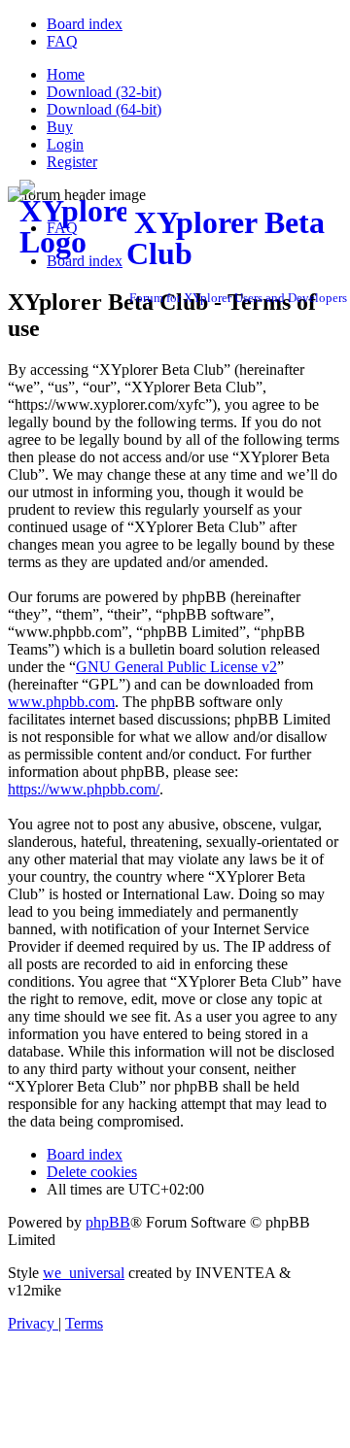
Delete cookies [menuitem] (92, 1171)
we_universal (83, 1272)
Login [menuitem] (65, 144)
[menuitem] (84, 24)
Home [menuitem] (66, 74)
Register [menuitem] (72, 161)
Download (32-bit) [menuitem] (104, 92)
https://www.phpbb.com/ (83, 789)
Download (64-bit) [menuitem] (104, 109)
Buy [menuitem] (60, 126)
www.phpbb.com (61, 701)
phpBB (108, 1222)
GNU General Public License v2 (176, 666)
